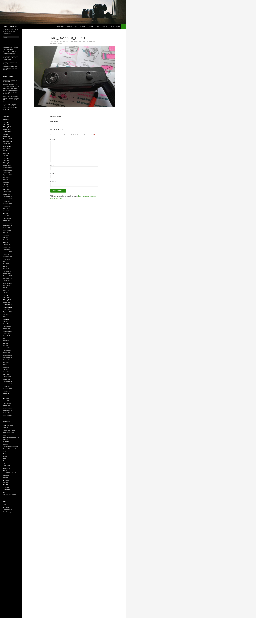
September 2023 (7, 175)
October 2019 (6, 280)
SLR (4, 492)
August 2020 (6, 259)
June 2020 (6, 264)
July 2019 (5, 288)
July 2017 (5, 338)
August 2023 (6, 177)
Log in (4, 504)
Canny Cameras (10, 26)
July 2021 (5, 232)
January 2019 (6, 302)
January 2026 (6, 129)
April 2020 (6, 268)
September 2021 (7, 230)
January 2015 (6, 405)
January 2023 (6, 194)
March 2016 (6, 374)
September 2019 (7, 283)
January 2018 (6, 328)
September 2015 (7, 389)
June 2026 (6, 119)
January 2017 (6, 353)
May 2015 (5, 396)
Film (76, 26)
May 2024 (5, 155)
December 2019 (7, 276)
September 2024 (7, 146)
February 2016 (7, 377)
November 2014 (7, 410)
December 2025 (7, 131)
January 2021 (6, 247)
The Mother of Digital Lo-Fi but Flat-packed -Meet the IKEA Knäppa (10, 68)
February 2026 (7, 127)
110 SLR (5, 428)
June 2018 (6, 319)
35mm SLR (6, 435)
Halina (5, 470)
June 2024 (6, 153)
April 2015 (6, 398)
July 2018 (5, 316)
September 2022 (7, 204)
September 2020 (7, 256)
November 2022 (7, 199)
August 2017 (6, 336)
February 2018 (7, 326)
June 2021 (6, 235)
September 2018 (7, 312)
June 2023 (6, 182)
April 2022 (6, 213)
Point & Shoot (6, 485)
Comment (54, 139)
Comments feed (7, 509)
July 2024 (5, 151)
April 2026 (6, 122)
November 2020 (7, 252)
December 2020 (7, 249)
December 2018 (7, 304)
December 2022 (7, 196)
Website (53, 182)
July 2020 (5, 261)
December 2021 (7, 223)
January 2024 (6, 165)
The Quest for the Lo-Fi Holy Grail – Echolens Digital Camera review (10, 57)
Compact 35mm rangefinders (11, 449)
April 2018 (6, 324)
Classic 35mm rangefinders (10, 446)
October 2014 (6, 413)
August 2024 (6, 148)
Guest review (6, 468)
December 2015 (7, 381)
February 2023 (7, 192)
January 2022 (6, 220)
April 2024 (6, 158)
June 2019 (6, 290)
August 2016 (6, 362)
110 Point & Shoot (8, 425)
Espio (4, 458)
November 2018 (7, 307)
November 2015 (7, 384)
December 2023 (7, 167)
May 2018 (5, 321)
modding (69, 26)
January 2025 (6, 136)
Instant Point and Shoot (9, 473)
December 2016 (7, 355)
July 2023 (5, 180)
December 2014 (7, 408)
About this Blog (102, 26)
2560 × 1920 (64, 41)
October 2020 (6, 254)
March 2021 (6, 242)
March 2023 (6, 189)
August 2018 (6, 314)
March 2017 (6, 348)
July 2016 (5, 365)
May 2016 (5, 369)
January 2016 (6, 379)
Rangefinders (6, 489)
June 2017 (6, 340)
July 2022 (5, 208)
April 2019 (6, 295)
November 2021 (7, 225)
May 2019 (5, 292)
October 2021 (6, 228)
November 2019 (7, 278)
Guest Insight (6, 465)
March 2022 (6, 216)
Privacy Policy (115, 26)
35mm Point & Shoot (8, 432)
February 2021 (7, 244)
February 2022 (7, 218)
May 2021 (5, 237)
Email (53, 173)
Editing (5, 456)
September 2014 (7, 415)
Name (53, 165)
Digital (4, 451)
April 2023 (6, 187)
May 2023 (5, 184)
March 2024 (6, 160)
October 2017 (6, 333)
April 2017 (6, 345)
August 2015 (6, 391)
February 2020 (7, 271)
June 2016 (6, 367)
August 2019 (6, 285)
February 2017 (7, 350)
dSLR (4, 453)
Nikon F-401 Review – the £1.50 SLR (11, 99)
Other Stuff (6, 480)
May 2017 (5, 343)
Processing (6, 487)
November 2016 (7, 357)
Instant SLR (6, 475)
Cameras (60, 26)
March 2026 (6, 124)
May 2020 (5, 266)
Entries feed (6, 507)
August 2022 (6, 206)
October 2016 (6, 360)
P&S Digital (6, 482)
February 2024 (7, 163)
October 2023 (6, 172)
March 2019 (6, 297)
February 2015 (7, 403)
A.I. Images (83, 26)
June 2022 (6, 211)
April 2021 (6, 240)
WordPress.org (7, 512)
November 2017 (7, 331)
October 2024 (6, 143)
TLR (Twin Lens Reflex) (9, 494)
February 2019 (7, 300)
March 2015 (6, 401)
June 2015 (6, 393)
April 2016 (6, 372)
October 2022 (6, 201)
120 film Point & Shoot (9, 430)
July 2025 (5, 134)
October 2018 (6, 309)
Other (91, 26)
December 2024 (7, 139)
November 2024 (7, 141)
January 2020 (6, 273)
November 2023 (7, 170)
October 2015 (6, 386)
